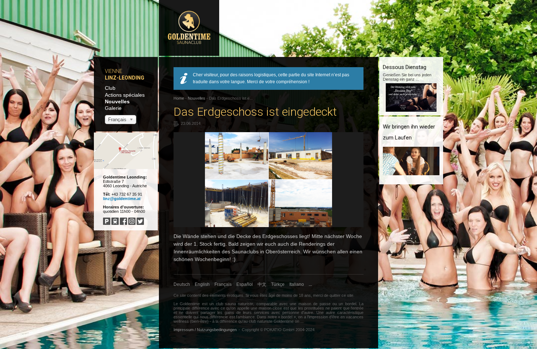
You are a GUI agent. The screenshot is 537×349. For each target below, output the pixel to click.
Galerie (113, 108)
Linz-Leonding (124, 78)
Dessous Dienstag (404, 67)
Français (223, 284)
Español (244, 284)
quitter (335, 295)
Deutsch (182, 284)
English (202, 284)
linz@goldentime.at (122, 198)
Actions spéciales (125, 95)
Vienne (113, 71)
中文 (262, 284)
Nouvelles (117, 101)
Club (110, 88)
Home (179, 98)
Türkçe (278, 284)
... (310, 284)
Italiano (296, 284)
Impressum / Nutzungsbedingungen (205, 329)
